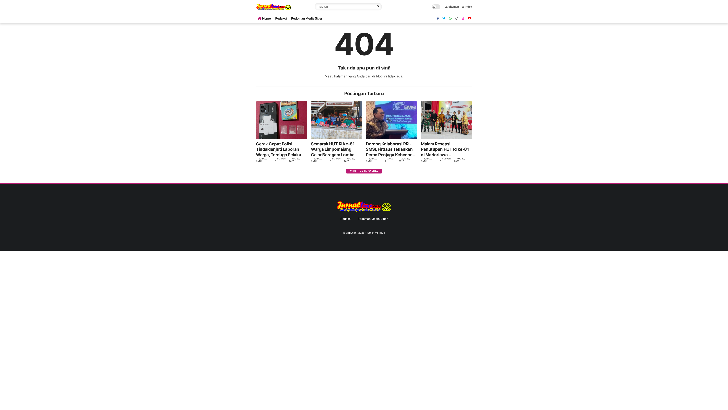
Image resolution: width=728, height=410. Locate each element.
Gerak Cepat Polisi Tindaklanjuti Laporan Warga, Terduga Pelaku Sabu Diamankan (278, 149)
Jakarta (390, 159)
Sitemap (453, 6)
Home (266, 18)
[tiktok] (456, 18)
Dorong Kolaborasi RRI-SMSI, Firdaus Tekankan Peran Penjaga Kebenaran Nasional (391, 149)
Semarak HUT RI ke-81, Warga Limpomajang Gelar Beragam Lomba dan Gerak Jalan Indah (333, 149)
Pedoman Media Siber (306, 18)
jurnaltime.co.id (376, 232)
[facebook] (438, 18)
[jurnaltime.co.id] (273, 9)
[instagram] (463, 18)
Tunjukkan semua (364, 171)
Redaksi (281, 18)
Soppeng (280, 159)
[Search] (378, 6)
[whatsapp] (450, 18)
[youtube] (469, 18)
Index (468, 6)
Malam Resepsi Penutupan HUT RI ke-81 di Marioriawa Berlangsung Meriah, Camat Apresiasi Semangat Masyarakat (445, 149)
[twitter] (443, 18)
